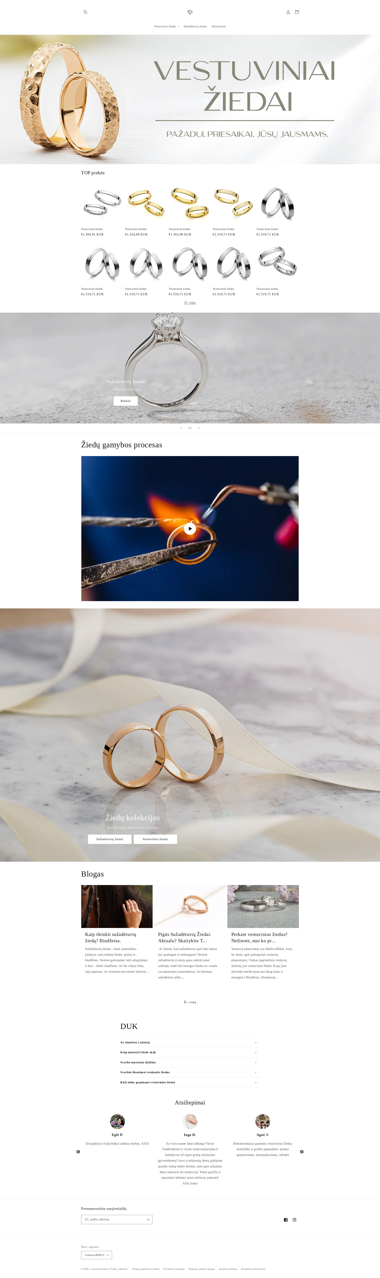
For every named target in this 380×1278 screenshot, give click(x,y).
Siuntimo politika (228, 1269)
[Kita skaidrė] (198, 428)
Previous (78, 1152)
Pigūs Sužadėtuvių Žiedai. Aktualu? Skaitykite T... (184, 937)
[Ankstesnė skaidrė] (181, 428)
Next (302, 1152)
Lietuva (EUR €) (94, 1254)
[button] (85, 12)
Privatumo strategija (173, 1269)
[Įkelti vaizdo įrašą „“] (190, 528)
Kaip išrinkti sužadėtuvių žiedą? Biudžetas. (110, 937)
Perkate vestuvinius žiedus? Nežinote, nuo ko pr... (259, 937)
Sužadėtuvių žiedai (109, 839)
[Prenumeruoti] (147, 1219)
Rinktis (126, 400)
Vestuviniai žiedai (92, 229)
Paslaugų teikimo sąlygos (202, 1269)
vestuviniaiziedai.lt (100, 1269)
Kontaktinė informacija (253, 1269)
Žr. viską (189, 302)
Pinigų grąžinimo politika (146, 1269)
